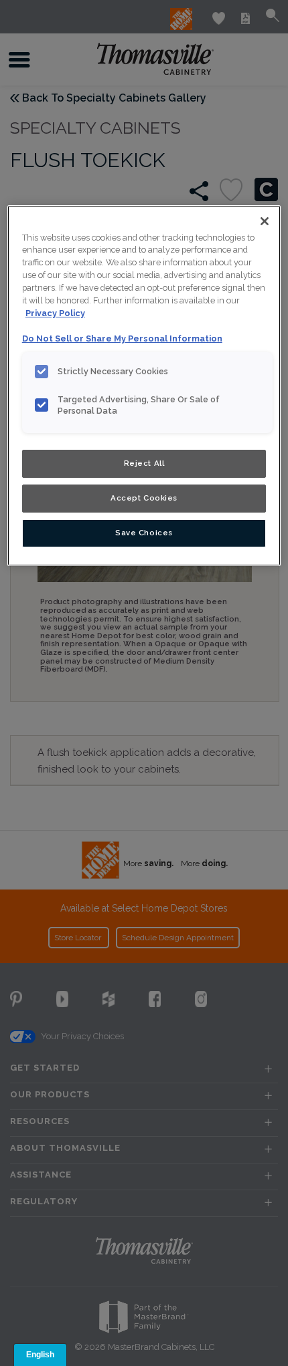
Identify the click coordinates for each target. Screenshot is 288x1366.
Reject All (144, 463)
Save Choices (144, 532)
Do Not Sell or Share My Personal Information (122, 338)
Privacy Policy (55, 313)
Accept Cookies (144, 498)
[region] (144, 385)
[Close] (264, 221)
